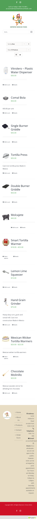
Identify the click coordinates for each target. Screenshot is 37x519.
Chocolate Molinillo (17, 373)
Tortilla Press (19, 155)
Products (19, 425)
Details (15, 85)
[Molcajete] (6, 217)
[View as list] (20, 55)
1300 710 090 (22, 7)
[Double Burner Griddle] (6, 186)
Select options (6, 257)
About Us (18, 418)
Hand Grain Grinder (18, 301)
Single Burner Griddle (19, 127)
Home (18, 412)
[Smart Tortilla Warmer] (6, 242)
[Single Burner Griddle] (6, 126)
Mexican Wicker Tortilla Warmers (21, 339)
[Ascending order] (29, 44)
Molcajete (17, 215)
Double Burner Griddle (20, 187)
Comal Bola (18, 97)
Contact (19, 430)
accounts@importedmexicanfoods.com (19, 9)
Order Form (18, 436)
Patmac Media (28, 505)
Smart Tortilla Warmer (19, 242)
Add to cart (7, 85)
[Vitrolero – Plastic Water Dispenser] (6, 70)
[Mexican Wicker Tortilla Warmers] (6, 339)
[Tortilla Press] (6, 156)
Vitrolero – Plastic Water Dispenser (22, 70)
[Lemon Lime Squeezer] (6, 272)
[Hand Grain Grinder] (6, 302)
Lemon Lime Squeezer (19, 272)
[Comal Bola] (6, 98)
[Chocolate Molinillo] (6, 373)
